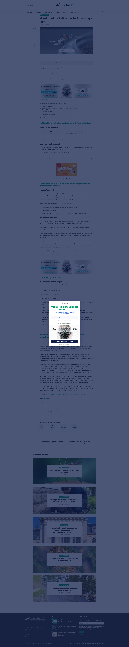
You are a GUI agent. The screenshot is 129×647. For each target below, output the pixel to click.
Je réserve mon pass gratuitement (64, 341)
